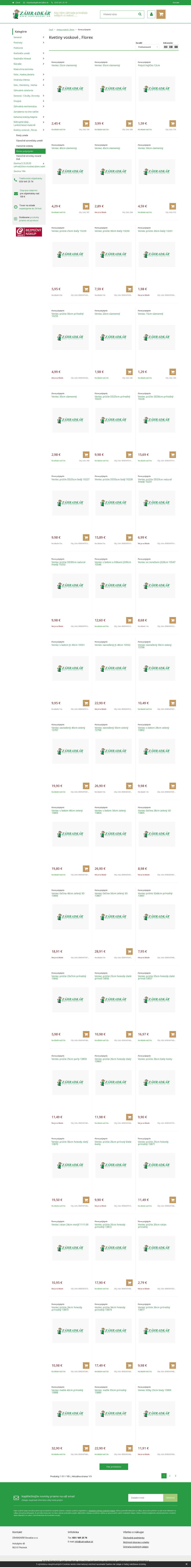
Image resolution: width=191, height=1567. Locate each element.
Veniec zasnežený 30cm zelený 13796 (155, 646)
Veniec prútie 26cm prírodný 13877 (154, 1308)
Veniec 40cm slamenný (64, 148)
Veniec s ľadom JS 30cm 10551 (68, 644)
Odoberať (170, 1498)
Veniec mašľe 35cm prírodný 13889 (110, 1391)
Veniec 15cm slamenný (150, 313)
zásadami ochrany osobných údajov (102, 1511)
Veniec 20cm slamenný (107, 313)
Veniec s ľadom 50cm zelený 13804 (110, 811)
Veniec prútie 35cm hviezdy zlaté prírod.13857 (156, 977)
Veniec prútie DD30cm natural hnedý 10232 (68, 563)
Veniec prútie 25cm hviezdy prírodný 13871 (153, 1143)
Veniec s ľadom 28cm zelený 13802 (153, 729)
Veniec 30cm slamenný (64, 396)
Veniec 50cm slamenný (150, 148)
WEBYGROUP (143, 1561)
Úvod (18, 2)
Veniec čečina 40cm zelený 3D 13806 (68, 894)
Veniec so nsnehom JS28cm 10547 (156, 562)
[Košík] (161, 14)
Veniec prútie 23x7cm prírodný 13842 (69, 977)
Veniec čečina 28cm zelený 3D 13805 (154, 811)
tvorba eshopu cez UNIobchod (103, 1561)
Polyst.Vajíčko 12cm (149, 65)
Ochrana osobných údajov (136, 1546)
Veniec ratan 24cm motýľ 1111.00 (70, 1224)
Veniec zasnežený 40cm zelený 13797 (68, 729)
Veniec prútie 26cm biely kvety (155, 1058)
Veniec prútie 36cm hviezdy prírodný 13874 (110, 1308)
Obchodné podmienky (133, 1537)
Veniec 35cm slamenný (107, 65)
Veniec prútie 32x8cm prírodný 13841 (155, 894)
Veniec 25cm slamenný (64, 65)
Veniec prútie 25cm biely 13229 (69, 230)
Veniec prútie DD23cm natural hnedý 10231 (155, 480)
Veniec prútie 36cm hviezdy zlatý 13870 (70, 1143)
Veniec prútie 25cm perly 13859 (69, 1058)
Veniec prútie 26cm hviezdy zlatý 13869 (113, 1060)
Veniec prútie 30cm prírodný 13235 (68, 315)
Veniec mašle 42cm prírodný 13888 (67, 1391)
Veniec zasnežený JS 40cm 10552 (112, 644)
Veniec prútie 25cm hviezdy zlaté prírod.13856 (113, 977)
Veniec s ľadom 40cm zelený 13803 (67, 811)
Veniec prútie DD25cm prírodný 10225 (112, 397)
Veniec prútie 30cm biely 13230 (112, 230)
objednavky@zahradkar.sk (37, 2)
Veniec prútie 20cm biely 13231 (155, 230)
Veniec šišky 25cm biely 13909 (154, 1390)
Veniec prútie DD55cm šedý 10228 (114, 479)
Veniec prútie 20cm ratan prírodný (152, 1225)
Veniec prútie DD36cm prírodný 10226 (155, 397)
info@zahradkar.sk (84, 1541)
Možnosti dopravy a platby (136, 1542)
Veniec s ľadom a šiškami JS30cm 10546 (113, 563)
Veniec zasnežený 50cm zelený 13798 (111, 729)
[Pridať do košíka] (86, 123)
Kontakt (176, 2)
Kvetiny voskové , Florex (65, 30)
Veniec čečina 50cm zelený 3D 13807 (111, 894)
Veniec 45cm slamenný (107, 148)
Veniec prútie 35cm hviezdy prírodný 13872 (110, 1225)
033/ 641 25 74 (60, 2)
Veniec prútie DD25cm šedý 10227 (70, 479)
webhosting (122, 1561)
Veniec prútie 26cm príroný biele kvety (113, 1143)
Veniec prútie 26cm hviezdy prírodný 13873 (67, 1308)
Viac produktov (113, 1466)
